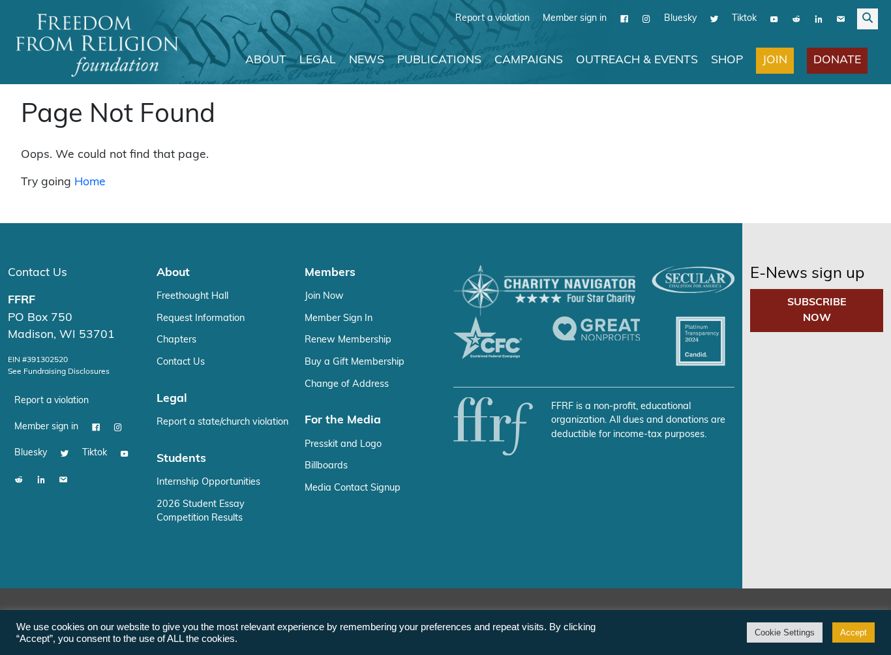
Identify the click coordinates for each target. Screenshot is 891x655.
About (265, 60)
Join (775, 60)
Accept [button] (853, 632)
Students (181, 459)
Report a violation (492, 18)
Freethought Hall (192, 296)
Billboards (326, 466)
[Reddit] (796, 19)
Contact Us (37, 273)
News (366, 60)
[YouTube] (774, 19)
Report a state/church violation (222, 422)
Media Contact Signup (352, 488)
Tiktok (744, 18)
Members (330, 273)
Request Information (201, 319)
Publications (439, 60)
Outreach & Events (637, 60)
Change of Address (347, 384)
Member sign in (575, 18)
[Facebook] (624, 19)
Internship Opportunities (208, 482)
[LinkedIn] (819, 19)
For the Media (343, 420)
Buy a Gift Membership (354, 362)
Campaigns (528, 60)
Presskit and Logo (343, 444)
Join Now (324, 296)
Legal (317, 60)
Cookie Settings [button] (785, 632)
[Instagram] (646, 19)
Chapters (176, 340)
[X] (714, 19)
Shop (727, 60)
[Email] (841, 19)
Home (90, 182)
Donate (837, 60)
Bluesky (680, 18)
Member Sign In (338, 319)
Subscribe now (817, 310)
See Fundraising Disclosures (59, 372)
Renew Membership (348, 340)
